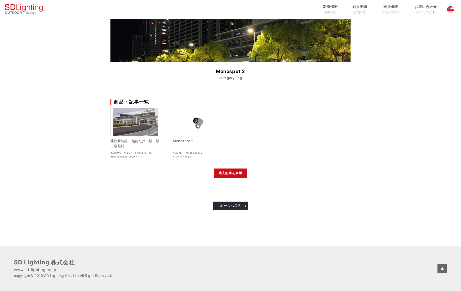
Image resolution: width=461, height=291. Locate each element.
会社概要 (391, 9)
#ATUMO (115, 152)
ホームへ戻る (230, 206)
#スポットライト (182, 156)
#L (150, 152)
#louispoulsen (119, 156)
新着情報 (330, 9)
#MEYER (178, 152)
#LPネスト (136, 156)
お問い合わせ (426, 9)
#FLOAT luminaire (135, 152)
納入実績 (359, 9)
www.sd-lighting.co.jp (35, 269)
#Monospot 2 (194, 152)
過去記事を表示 (230, 173)
